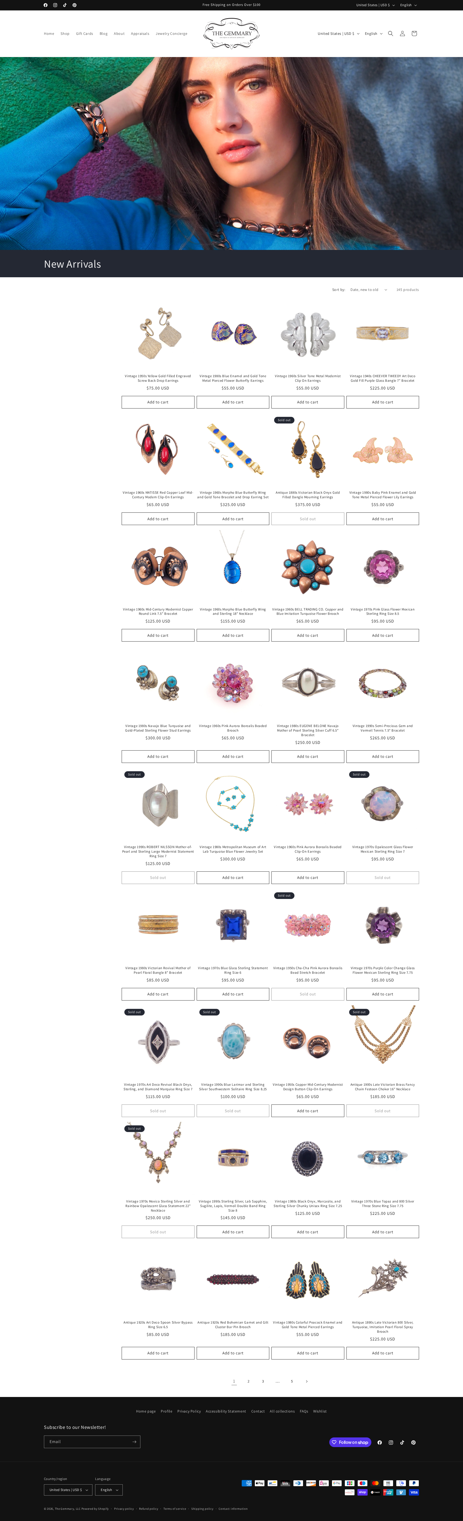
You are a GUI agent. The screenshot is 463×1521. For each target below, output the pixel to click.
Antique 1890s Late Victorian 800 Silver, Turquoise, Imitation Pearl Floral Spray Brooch (382, 1327)
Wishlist (320, 1411)
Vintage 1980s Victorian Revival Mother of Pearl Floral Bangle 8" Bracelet (158, 970)
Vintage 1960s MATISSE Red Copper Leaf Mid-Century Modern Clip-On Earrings (158, 494)
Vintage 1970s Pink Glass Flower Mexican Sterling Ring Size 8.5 (383, 611)
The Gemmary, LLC (68, 1509)
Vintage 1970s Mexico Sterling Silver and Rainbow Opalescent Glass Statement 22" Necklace (158, 1206)
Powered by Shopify (95, 1509)
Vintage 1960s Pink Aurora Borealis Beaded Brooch (233, 728)
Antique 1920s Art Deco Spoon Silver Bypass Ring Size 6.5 (158, 1324)
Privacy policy (124, 1509)
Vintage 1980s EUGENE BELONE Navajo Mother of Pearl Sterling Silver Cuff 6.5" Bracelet (308, 730)
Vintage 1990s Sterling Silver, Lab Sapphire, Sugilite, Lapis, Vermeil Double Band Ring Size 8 (233, 1206)
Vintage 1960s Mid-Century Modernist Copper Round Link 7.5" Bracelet (158, 611)
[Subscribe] (134, 1442)
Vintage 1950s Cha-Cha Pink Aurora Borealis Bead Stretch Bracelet (307, 970)
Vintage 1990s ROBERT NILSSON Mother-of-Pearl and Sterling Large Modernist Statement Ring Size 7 (158, 851)
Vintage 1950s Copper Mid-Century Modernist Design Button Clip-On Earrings (308, 1086)
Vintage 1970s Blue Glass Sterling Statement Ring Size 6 (233, 970)
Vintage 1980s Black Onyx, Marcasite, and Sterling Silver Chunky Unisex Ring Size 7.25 (308, 1203)
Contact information (233, 1509)
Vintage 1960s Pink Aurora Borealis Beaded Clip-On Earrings (308, 849)
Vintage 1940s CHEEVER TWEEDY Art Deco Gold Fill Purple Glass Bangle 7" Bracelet (382, 378)
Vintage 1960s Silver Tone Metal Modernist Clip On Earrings (308, 378)
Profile (166, 1411)
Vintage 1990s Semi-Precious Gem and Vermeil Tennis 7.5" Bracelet (383, 728)
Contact (258, 1411)
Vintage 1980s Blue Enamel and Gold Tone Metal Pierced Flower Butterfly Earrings (233, 378)
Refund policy (148, 1509)
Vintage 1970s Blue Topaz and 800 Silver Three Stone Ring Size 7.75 (382, 1203)
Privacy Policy (189, 1411)
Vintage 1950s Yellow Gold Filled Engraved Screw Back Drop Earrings (158, 378)
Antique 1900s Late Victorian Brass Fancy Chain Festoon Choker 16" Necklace (382, 1086)
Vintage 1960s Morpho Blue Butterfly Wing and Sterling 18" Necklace (233, 611)
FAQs (304, 1411)
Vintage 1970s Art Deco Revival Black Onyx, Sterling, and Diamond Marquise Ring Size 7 (158, 1086)
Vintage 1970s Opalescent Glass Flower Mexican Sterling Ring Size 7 (382, 849)
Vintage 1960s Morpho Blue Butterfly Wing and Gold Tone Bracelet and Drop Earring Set (232, 494)
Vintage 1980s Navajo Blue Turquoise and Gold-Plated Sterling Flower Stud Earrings (158, 728)
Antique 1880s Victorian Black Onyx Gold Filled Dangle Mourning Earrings (308, 494)
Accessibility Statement (226, 1411)
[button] (391, 33)
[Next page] (306, 1381)
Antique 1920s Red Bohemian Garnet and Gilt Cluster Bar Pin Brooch (232, 1324)
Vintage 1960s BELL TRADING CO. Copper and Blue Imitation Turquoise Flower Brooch (307, 611)
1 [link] (234, 1381)
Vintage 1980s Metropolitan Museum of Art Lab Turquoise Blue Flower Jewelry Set (233, 849)
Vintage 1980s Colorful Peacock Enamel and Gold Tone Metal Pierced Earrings (307, 1324)
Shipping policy (202, 1509)
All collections (282, 1411)
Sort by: (338, 289)
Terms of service (174, 1509)
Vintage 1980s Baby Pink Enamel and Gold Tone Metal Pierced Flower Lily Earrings (382, 494)
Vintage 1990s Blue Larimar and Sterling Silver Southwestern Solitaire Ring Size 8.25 (233, 1086)
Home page (146, 1411)
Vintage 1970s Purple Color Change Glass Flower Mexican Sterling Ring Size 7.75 (383, 970)
